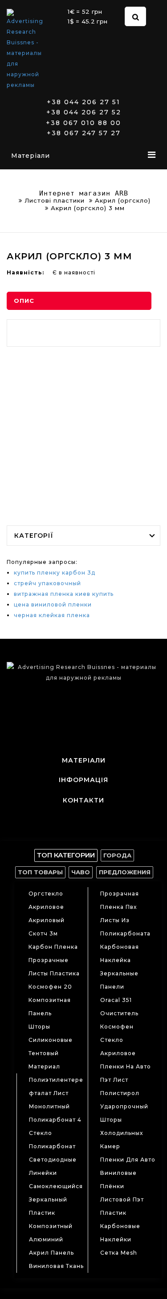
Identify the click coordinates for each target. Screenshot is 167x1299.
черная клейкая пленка (52, 615)
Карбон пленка (53, 946)
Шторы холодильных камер (121, 1133)
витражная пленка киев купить (64, 594)
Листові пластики (54, 200)
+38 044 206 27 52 (83, 112)
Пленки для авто (127, 1159)
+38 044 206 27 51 (83, 102)
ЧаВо (80, 872)
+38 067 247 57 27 (84, 133)
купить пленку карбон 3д (54, 572)
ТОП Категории (66, 855)
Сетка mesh (118, 1252)
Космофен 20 (50, 986)
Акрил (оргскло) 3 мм (88, 207)
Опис (24, 300)
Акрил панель (51, 1252)
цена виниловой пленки (53, 604)
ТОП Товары (40, 872)
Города (117, 855)
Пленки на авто (125, 1066)
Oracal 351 (116, 1000)
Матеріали (30, 156)
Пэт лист (114, 1079)
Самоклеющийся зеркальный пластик (56, 1199)
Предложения (125, 872)
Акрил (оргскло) (123, 200)
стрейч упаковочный (47, 583)
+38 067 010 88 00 (83, 123)
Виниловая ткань (56, 1266)
